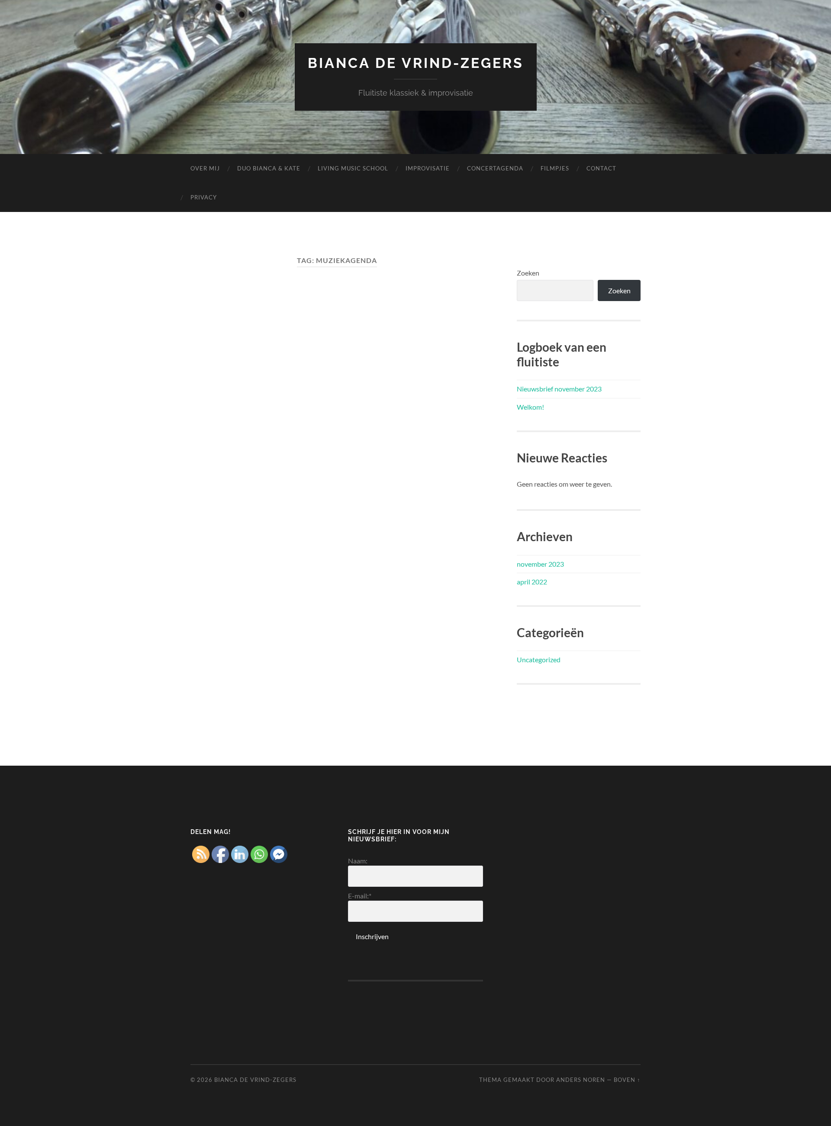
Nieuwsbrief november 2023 (559, 389)
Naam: (357, 861)
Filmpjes (555, 168)
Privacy (203, 197)
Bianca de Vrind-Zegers (416, 63)
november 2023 (540, 564)
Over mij (205, 168)
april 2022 (532, 581)
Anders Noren (580, 1079)
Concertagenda (495, 168)
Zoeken (528, 273)
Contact (601, 168)
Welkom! (530, 407)
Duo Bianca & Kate (268, 168)
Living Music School (353, 168)
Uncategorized (538, 659)
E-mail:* (359, 896)
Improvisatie (428, 168)
